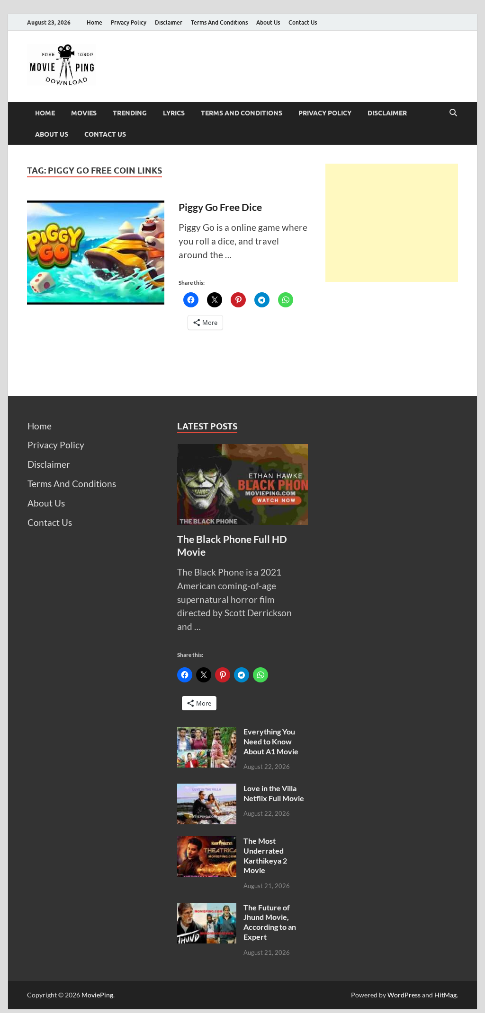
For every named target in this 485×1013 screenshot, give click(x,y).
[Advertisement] (391, 223)
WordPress (404, 995)
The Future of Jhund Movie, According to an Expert (269, 922)
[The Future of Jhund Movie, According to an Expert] (206, 909)
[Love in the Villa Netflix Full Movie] (206, 790)
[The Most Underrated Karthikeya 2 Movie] (206, 842)
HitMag (445, 995)
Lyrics (174, 113)
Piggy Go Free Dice (220, 207)
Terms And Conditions (219, 22)
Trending (130, 113)
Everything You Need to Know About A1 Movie (270, 741)
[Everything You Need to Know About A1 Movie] (206, 733)
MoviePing (97, 995)
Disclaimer (168, 22)
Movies (84, 113)
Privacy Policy (128, 22)
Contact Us (302, 22)
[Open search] (453, 113)
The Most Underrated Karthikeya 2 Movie (265, 855)
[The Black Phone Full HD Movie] (242, 450)
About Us (268, 22)
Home (94, 22)
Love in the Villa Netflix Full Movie (273, 793)
